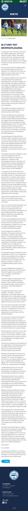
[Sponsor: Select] (23, 1)
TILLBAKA (6, 461)
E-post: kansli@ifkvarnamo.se (10, 495)
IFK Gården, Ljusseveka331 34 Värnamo (8, 486)
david (14, 507)
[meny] (25, 5)
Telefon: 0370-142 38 (7, 494)
